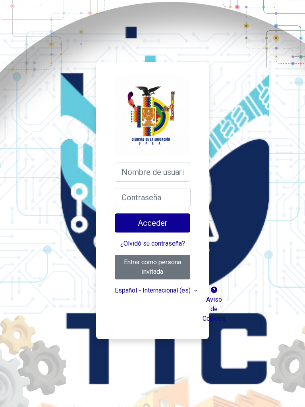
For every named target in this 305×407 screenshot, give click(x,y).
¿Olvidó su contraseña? (152, 243)
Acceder (153, 223)
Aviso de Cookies (214, 309)
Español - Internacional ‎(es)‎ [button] (153, 290)
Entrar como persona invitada (152, 266)
